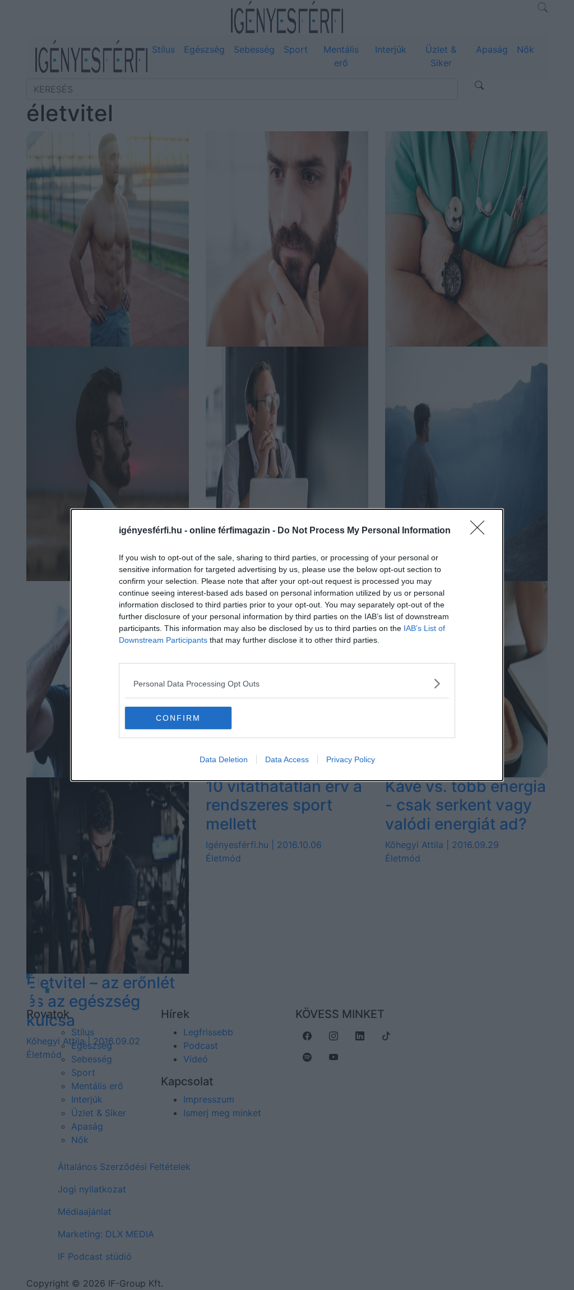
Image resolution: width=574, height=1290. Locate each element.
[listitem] (287, 683)
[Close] (481, 531)
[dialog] (287, 645)
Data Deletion (224, 759)
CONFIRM (178, 717)
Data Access (287, 759)
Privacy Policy (350, 759)
